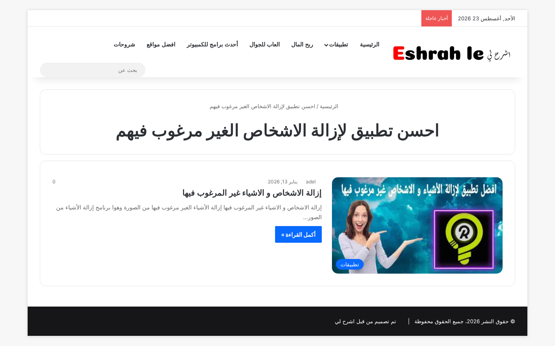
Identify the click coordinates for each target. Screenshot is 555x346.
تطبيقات (338, 44)
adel (311, 181)
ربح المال (302, 44)
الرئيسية (369, 44)
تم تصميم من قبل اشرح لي (365, 321)
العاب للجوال (264, 44)
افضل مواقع (161, 44)
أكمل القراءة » (298, 234)
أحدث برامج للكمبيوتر (212, 44)
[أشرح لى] (454, 52)
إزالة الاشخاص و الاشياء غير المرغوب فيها (252, 193)
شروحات (124, 44)
